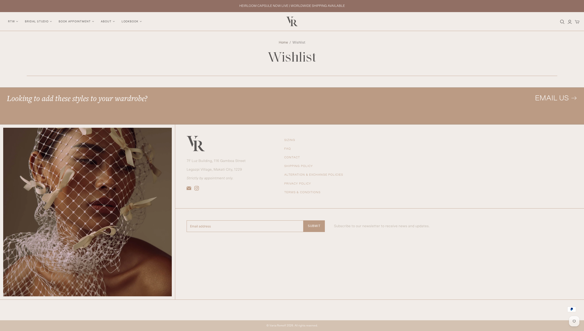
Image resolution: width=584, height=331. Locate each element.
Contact (292, 157)
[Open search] (562, 22)
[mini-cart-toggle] (577, 22)
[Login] (569, 22)
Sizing (289, 140)
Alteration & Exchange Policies (313, 174)
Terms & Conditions (302, 192)
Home (283, 42)
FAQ (287, 148)
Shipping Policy (298, 166)
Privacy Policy (297, 183)
